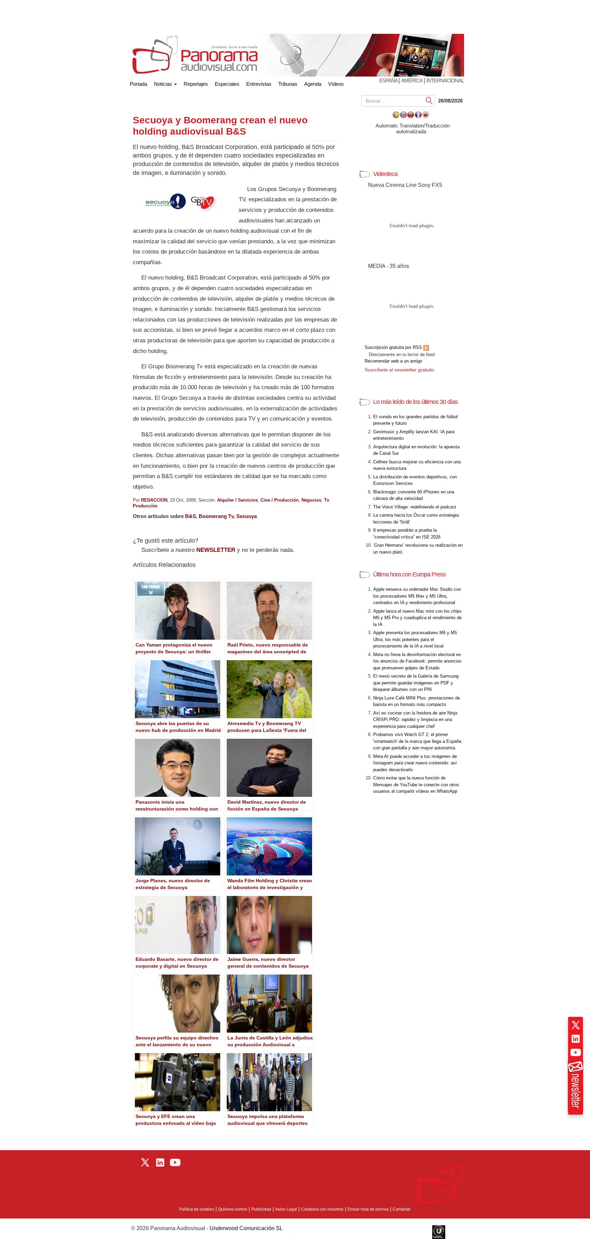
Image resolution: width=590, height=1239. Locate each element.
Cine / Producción (280, 500)
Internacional (445, 80)
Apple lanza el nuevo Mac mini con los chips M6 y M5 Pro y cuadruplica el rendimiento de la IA (417, 618)
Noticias (163, 84)
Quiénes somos (232, 1209)
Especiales (227, 84)
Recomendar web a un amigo (393, 361)
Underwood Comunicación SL (246, 1228)
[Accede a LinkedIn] (575, 1038)
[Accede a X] (575, 1025)
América (411, 80)
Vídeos (336, 84)
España (388, 80)
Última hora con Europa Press (409, 574)
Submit (429, 100)
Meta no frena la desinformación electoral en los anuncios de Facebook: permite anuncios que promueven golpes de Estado (417, 661)
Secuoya (246, 516)
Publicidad (261, 1209)
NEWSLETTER (215, 550)
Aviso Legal (286, 1209)
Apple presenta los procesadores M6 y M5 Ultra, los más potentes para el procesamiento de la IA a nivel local (415, 639)
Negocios (311, 500)
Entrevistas (258, 84)
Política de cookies (196, 1209)
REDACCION (154, 500)
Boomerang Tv (216, 516)
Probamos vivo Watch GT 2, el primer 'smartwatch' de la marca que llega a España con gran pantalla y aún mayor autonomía (417, 741)
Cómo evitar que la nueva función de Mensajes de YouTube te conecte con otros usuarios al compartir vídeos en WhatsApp (416, 784)
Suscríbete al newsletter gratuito (399, 369)
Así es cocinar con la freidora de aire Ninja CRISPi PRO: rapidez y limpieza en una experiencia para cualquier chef (415, 719)
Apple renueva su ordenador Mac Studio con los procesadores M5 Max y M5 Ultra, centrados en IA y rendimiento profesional (417, 596)
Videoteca (385, 174)
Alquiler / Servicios (237, 500)
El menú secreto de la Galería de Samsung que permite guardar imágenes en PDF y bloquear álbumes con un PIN (416, 682)
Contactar (402, 1209)
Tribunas (287, 84)
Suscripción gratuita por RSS (394, 347)
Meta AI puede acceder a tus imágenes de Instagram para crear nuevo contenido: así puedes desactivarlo (415, 763)
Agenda (312, 84)
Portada (138, 82)
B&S (190, 516)
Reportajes (196, 84)
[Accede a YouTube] (575, 1052)
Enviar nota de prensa (368, 1209)
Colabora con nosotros (322, 1209)
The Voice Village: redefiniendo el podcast (414, 506)
